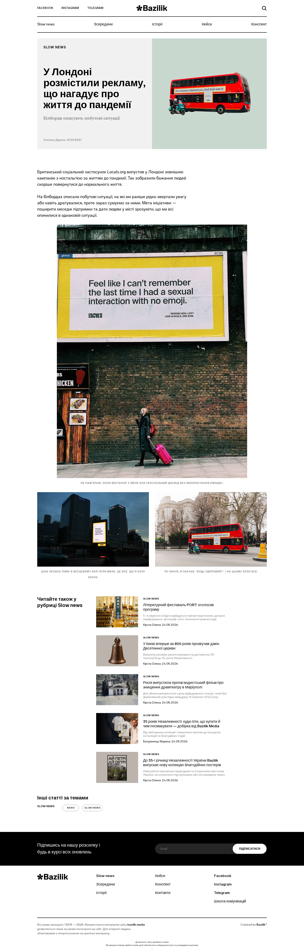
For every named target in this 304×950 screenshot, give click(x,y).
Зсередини (103, 24)
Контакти (162, 893)
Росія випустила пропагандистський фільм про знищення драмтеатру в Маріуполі (183, 685)
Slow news (46, 24)
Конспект (259, 24)
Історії (157, 24)
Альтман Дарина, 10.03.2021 (62, 140)
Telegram (95, 8)
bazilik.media (136, 924)
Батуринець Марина (156, 741)
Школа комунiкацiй (230, 901)
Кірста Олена (152, 625)
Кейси (207, 24)
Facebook (45, 8)
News (71, 808)
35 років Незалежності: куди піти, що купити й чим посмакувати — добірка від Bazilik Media (181, 724)
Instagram (70, 8)
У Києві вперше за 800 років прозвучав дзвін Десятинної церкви (181, 646)
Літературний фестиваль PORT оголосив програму (178, 607)
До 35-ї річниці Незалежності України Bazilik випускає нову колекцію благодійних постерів (182, 763)
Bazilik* (261, 924)
